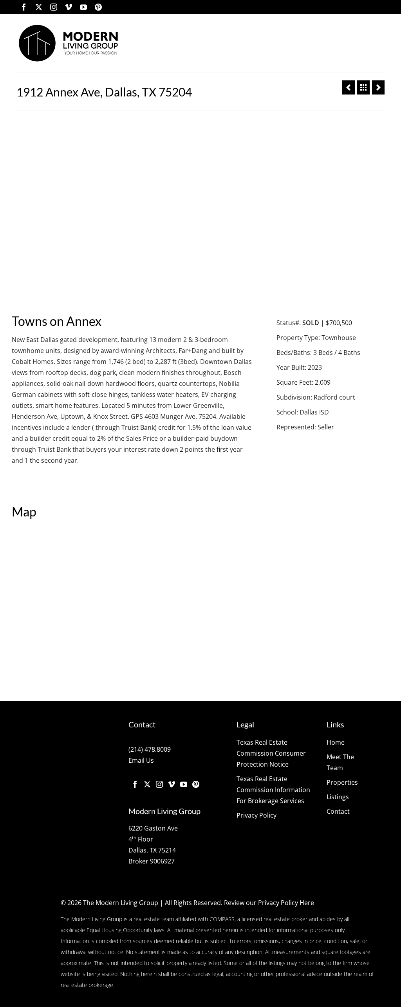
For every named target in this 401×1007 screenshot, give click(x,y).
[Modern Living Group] (68, 43)
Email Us (141, 760)
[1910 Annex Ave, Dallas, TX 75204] (348, 87)
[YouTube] (83, 7)
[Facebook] (23, 7)
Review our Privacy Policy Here (269, 902)
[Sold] (363, 87)
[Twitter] (38, 7)
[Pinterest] (98, 7)
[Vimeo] (68, 7)
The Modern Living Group (120, 902)
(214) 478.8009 (149, 749)
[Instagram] (53, 7)
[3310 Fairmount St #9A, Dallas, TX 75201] (378, 87)
